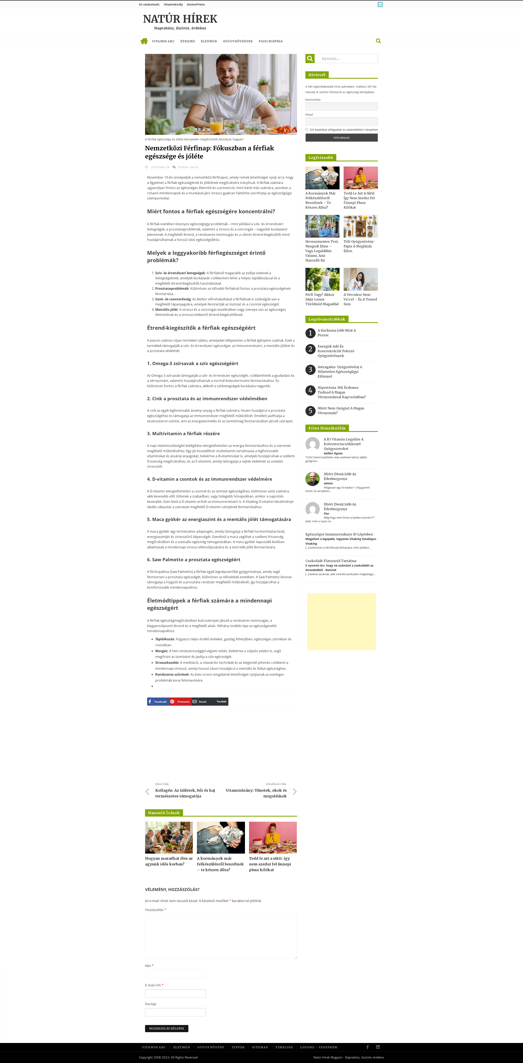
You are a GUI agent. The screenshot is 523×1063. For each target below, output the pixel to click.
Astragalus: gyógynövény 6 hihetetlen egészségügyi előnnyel (340, 371)
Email (309, 114)
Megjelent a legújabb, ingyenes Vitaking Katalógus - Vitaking (341, 541)
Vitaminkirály (173, 4)
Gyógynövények (238, 41)
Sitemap (260, 1047)
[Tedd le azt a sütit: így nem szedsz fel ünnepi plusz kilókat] (273, 838)
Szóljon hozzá (188, 167)
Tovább (221, 701)
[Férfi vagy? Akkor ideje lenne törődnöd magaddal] (322, 279)
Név (149, 966)
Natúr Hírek (180, 19)
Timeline (284, 1047)
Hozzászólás (155, 910)
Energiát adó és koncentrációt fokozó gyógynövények (336, 351)
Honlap (150, 1004)
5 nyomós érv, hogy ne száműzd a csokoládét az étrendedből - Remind (339, 567)
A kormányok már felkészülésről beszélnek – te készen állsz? (220, 864)
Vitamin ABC (163, 41)
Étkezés (187, 41)
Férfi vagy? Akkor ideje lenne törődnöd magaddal (322, 299)
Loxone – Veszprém (318, 1047)
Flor (326, 513)
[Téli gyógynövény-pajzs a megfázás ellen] (361, 226)
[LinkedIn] (381, 4)
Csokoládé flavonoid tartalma (330, 561)
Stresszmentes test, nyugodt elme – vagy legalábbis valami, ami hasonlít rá (322, 250)
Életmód (209, 41)
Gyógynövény (211, 1047)
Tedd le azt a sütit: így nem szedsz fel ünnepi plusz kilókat (270, 864)
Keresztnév (313, 100)
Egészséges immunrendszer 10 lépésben (339, 534)
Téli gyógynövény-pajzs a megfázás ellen (359, 246)
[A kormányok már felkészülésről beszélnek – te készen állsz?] (221, 838)
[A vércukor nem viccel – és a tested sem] (361, 279)
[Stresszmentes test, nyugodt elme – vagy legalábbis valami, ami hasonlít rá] (322, 226)
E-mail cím (154, 985)
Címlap (144, 41)
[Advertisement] (221, 746)
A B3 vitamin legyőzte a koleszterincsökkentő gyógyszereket (343, 444)
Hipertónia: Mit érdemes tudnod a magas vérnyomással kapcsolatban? (342, 392)
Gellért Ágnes (333, 453)
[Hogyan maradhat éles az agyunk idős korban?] (169, 838)
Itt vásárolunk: (149, 4)
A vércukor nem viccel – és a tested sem (360, 299)
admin (328, 483)
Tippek (238, 1047)
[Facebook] (373, 4)
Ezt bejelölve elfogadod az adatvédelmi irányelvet (344, 130)
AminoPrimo (196, 4)
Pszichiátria (271, 41)
